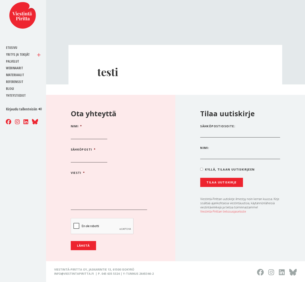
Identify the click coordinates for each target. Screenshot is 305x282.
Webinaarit (14, 68)
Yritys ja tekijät (18, 54)
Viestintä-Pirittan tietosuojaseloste (223, 211)
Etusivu (11, 47)
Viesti (78, 173)
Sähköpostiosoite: (217, 126)
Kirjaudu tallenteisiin (21, 108)
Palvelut (12, 61)
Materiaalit (15, 75)
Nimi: (204, 148)
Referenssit (14, 81)
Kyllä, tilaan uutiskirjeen (230, 169)
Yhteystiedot (16, 95)
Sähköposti (83, 149)
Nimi (76, 126)
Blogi (10, 88)
